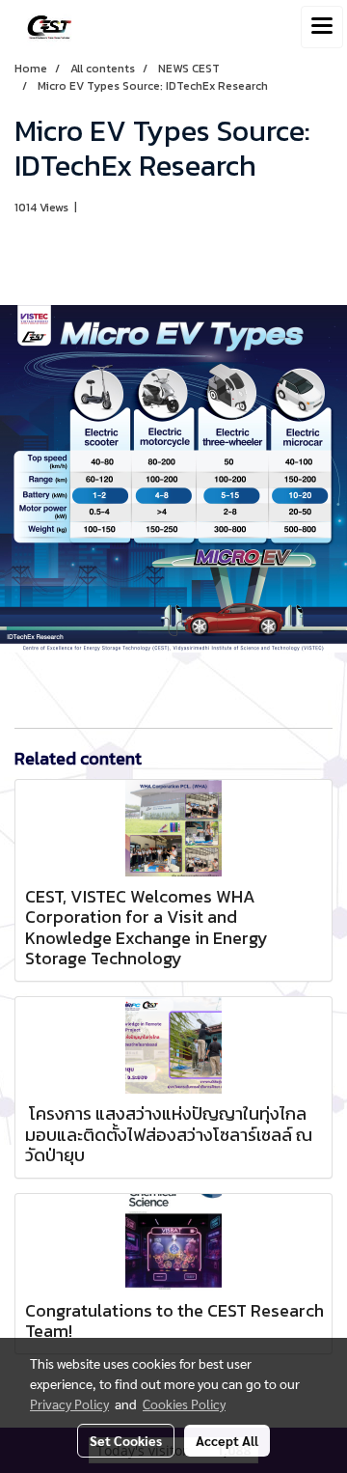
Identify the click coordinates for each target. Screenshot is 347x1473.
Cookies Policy (184, 1403)
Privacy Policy (69, 1403)
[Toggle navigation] (322, 27)
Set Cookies (126, 1440)
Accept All (227, 1440)
